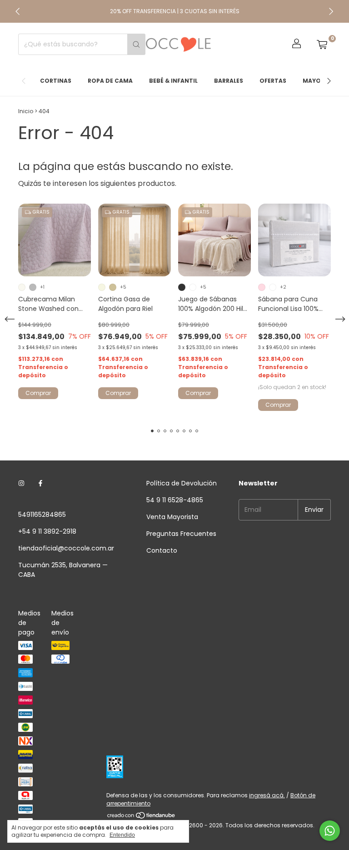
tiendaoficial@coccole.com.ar (66, 548)
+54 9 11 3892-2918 (47, 531)
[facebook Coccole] (40, 483)
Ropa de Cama (110, 81)
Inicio (25, 111)
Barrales (228, 81)
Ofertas (272, 81)
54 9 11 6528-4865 (174, 500)
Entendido (122, 835)
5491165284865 (42, 514)
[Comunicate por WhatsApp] (329, 830)
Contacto (161, 550)
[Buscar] (136, 44)
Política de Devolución (181, 483)
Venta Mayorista (172, 516)
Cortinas (55, 81)
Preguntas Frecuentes (181, 533)
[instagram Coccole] (21, 483)
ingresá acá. (267, 795)
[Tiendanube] (141, 817)
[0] (322, 44)
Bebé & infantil (173, 81)
